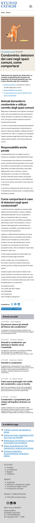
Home (3, 12)
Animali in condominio (11, 363)
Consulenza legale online (17, 486)
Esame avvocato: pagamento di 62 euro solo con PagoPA (19, 436)
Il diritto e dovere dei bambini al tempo (17, 431)
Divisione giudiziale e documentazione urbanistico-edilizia (16, 453)
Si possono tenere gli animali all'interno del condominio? (14, 325)
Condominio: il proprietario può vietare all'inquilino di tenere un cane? (16, 402)
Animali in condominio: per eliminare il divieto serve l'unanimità (13, 344)
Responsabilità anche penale (13, 90)
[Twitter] (12, 304)
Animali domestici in (10, 85)
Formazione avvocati (15, 489)
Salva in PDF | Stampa (11, 309)
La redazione (12, 470)
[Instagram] (8, 503)
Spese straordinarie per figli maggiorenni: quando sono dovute (18, 447)
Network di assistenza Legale (18, 484)
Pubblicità (11, 482)
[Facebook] (15, 304)
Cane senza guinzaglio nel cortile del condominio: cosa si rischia (16, 382)
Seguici (10, 472)
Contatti (10, 467)
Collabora (10, 474)
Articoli (8, 12)
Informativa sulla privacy (16, 497)
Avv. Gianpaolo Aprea (8, 52)
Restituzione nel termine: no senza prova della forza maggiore (19, 441)
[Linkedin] (19, 304)
